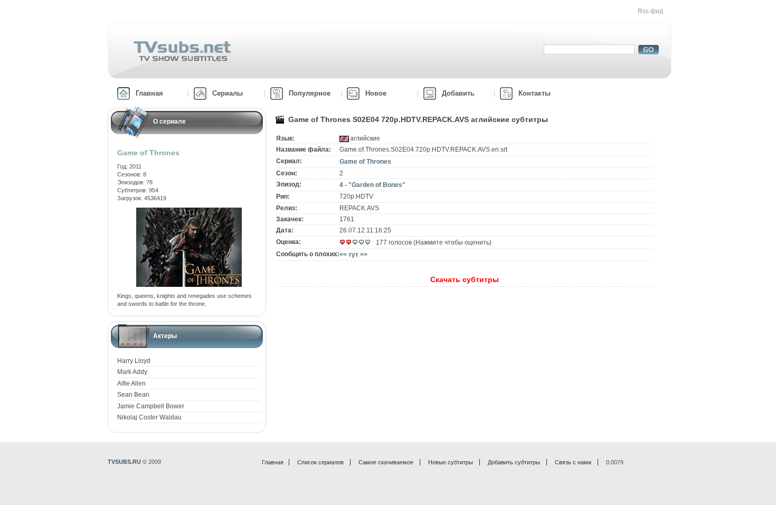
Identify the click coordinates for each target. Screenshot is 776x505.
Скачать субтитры (464, 279)
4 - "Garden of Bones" (372, 185)
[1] (342, 242)
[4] (361, 242)
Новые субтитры (450, 462)
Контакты (534, 93)
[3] (355, 242)
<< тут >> (353, 254)
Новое (375, 93)
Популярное (309, 93)
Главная (149, 93)
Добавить (458, 93)
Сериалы (227, 93)
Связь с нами (573, 462)
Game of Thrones (365, 161)
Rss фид (650, 11)
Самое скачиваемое (385, 462)
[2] (349, 242)
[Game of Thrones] (189, 211)
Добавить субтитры (514, 462)
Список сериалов (320, 462)
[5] (368, 242)
